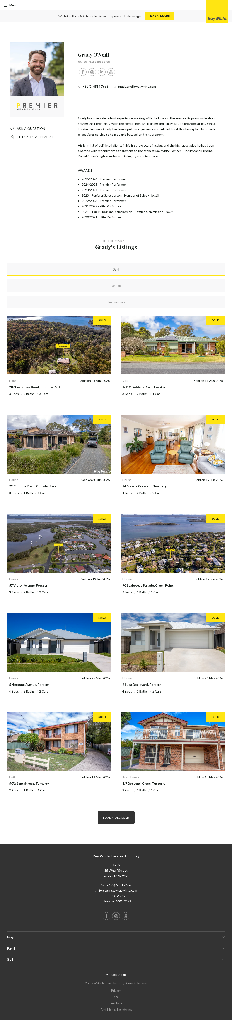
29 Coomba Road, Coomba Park (32, 486)
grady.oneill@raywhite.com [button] (137, 86)
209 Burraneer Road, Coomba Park (35, 387)
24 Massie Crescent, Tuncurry (144, 486)
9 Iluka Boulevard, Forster (141, 684)
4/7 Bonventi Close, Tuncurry (143, 783)
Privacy (116, 990)
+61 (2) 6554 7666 (95, 86)
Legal (116, 997)
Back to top (118, 975)
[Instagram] (92, 72)
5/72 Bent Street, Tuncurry (29, 783)
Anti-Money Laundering (116, 1009)
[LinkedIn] (102, 72)
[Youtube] (111, 72)
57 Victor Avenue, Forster (28, 585)
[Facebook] (83, 72)
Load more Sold (116, 817)
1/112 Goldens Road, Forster (144, 387)
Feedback (116, 1003)
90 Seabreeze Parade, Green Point (148, 585)
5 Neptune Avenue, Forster (29, 684)
